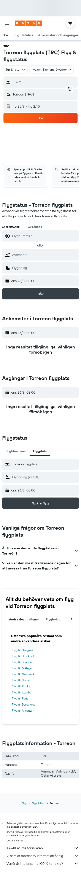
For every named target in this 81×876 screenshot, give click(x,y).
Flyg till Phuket (22, 686)
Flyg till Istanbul (22, 692)
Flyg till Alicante (22, 710)
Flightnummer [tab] (16, 451)
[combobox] (44, 255)
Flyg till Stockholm (24, 656)
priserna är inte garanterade (22, 835)
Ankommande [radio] (11, 227)
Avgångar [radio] (35, 227)
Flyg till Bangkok (22, 650)
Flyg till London (22, 662)
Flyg (24, 803)
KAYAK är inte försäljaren (24, 848)
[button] (7, 23)
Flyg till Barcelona (23, 704)
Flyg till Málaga (22, 668)
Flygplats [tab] (40, 451)
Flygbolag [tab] (53, 619)
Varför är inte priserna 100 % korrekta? (34, 863)
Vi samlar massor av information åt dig (34, 856)
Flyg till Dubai (21, 680)
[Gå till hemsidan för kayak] (28, 23)
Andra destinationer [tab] (24, 619)
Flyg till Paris (20, 698)
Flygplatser (38, 803)
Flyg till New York (23, 674)
